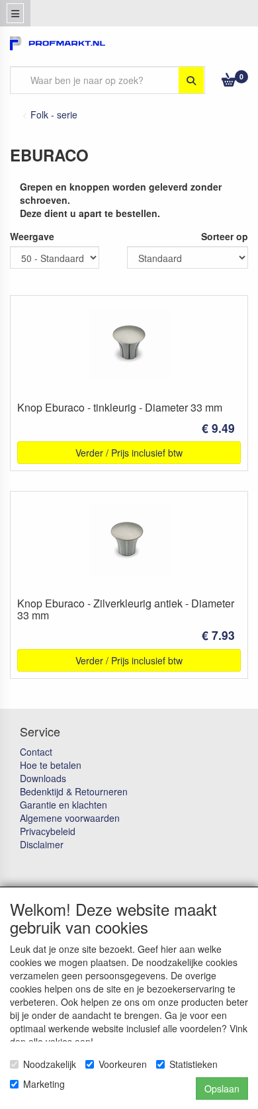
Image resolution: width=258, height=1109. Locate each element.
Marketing (44, 1083)
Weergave (32, 236)
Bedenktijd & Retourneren (74, 791)
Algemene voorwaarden (70, 817)
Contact (36, 751)
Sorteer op (224, 236)
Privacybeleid (47, 831)
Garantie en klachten (63, 804)
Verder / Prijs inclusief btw (129, 452)
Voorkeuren (123, 1064)
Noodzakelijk (49, 1064)
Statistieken (193, 1064)
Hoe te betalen (50, 765)
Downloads (43, 778)
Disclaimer (42, 844)
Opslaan (221, 1088)
